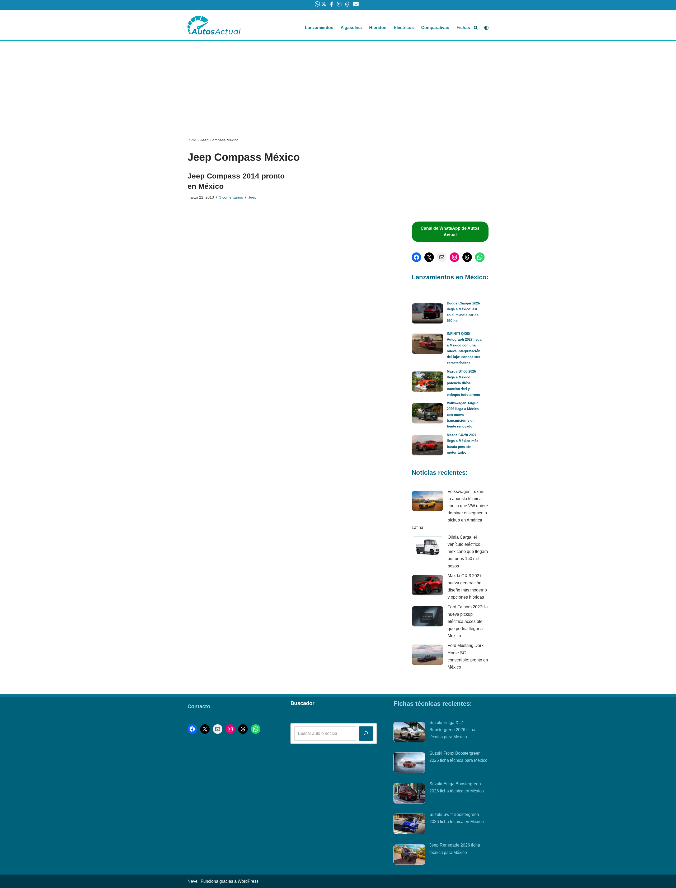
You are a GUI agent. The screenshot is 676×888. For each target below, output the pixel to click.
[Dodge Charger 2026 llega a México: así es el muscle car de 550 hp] (427, 314)
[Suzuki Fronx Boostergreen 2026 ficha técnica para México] (409, 763)
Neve (192, 881)
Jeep (252, 197)
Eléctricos (404, 27)
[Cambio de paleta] (486, 28)
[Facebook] (416, 257)
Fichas (463, 27)
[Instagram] (454, 257)
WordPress (248, 881)
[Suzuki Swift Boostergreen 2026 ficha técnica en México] (409, 825)
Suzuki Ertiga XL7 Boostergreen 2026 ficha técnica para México (452, 729)
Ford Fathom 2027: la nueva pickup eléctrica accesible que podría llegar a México (468, 621)
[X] (429, 257)
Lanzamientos (319, 27)
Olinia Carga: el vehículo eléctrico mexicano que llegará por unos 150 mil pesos (468, 551)
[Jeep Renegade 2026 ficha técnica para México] (409, 855)
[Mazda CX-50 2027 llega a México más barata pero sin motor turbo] (427, 446)
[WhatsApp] (480, 257)
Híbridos (377, 27)
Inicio (191, 140)
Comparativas (435, 27)
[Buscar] (476, 28)
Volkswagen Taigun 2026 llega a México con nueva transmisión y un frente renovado (463, 414)
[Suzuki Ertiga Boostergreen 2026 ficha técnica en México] (409, 794)
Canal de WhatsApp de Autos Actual (450, 231)
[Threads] (467, 257)
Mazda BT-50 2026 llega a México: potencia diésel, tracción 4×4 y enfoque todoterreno (463, 383)
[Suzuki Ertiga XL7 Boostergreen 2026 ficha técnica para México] (409, 733)
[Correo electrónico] (442, 257)
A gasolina (351, 27)
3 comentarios (231, 197)
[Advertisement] (338, 80)
